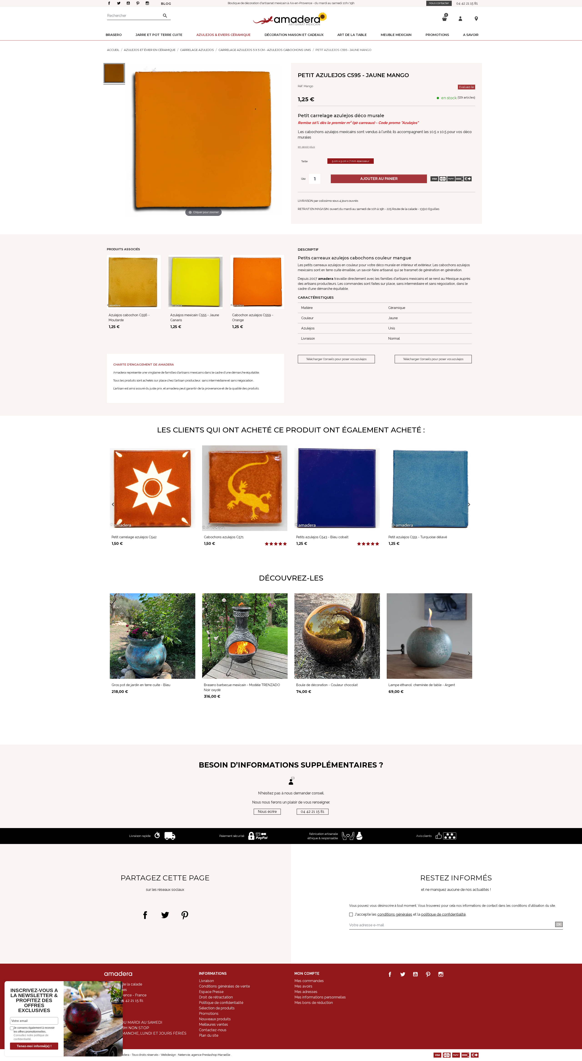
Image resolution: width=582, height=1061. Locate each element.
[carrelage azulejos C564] (114, 74)
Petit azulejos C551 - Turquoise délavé (418, 537)
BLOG (166, 4)
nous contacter (439, 3)
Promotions (208, 1013)
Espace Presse (211, 992)
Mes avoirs (303, 986)
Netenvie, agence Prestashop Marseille (204, 1054)
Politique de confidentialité (221, 1002)
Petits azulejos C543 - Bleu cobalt (322, 537)
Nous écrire (267, 811)
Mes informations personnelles (320, 997)
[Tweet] (165, 915)
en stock (449, 98)
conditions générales (394, 914)
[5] (285, 544)
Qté (303, 178)
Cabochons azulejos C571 (223, 537)
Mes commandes (309, 981)
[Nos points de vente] (476, 18)
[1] (266, 544)
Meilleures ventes (213, 1024)
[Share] (145, 915)
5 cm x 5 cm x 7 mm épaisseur (350, 161)
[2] (271, 544)
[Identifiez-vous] (460, 18)
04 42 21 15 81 (467, 3)
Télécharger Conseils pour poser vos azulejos (336, 359)
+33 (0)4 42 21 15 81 (126, 1000)
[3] (276, 544)
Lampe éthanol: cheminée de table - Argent (422, 685)
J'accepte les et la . (410, 914)
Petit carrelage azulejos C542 (134, 537)
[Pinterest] (184, 915)
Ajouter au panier (379, 179)
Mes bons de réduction (313, 1002)
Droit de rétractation (216, 997)
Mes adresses (305, 992)
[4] (280, 544)
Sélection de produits (217, 1008)
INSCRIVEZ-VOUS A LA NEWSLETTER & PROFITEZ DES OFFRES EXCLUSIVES (34, 1000)
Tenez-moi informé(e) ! (34, 1046)
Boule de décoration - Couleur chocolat (327, 685)
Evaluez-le (466, 87)
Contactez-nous (212, 1030)
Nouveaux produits (215, 1019)
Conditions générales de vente (224, 986)
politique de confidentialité (443, 914)
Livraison (206, 981)
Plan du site (208, 1035)
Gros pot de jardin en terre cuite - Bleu (141, 685)
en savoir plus (306, 146)
